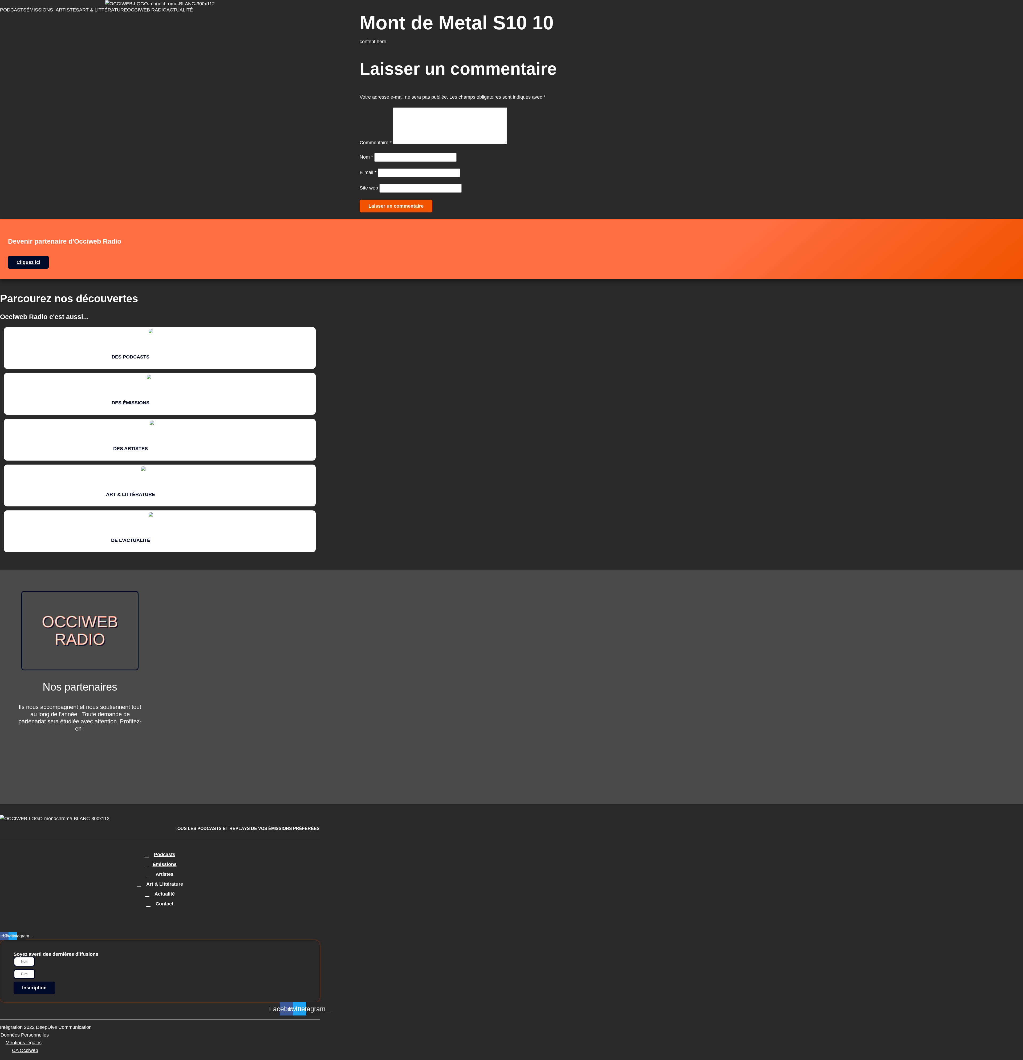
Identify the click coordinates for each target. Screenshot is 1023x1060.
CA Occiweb (25, 1050)
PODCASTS (13, 9)
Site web (369, 188)
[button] (41, 9)
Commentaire (376, 142)
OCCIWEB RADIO (147, 9)
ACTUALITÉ (180, 9)
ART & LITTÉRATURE (103, 9)
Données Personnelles (25, 1035)
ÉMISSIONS (39, 9)
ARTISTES (67, 9)
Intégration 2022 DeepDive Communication (46, 1027)
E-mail (368, 172)
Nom (366, 157)
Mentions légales (24, 1042)
